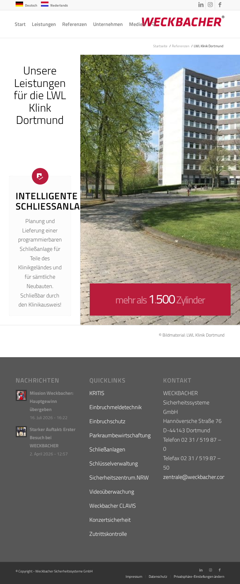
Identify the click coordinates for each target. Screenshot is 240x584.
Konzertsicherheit (110, 519)
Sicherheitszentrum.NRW (119, 477)
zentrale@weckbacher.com (195, 477)
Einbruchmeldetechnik (115, 407)
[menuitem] (20, 24)
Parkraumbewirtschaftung (120, 435)
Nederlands (59, 5)
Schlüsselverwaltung (113, 463)
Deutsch (31, 5)
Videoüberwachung (111, 491)
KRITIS (96, 393)
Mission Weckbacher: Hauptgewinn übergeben (51, 401)
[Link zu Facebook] (219, 4)
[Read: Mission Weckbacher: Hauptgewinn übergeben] (21, 395)
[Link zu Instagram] (210, 4)
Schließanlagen (107, 449)
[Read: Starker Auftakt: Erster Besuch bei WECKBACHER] (21, 431)
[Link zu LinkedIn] (200, 4)
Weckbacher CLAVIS (112, 505)
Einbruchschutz (107, 421)
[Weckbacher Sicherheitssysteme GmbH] (177, 24)
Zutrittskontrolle (108, 534)
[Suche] (153, 24)
